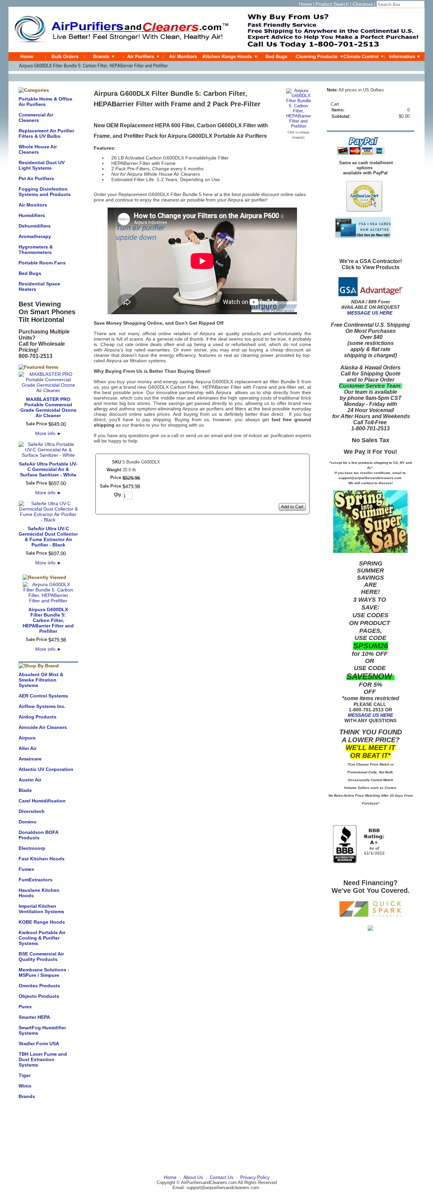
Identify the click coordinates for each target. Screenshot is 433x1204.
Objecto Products (39, 996)
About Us (193, 1177)
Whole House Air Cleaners (38, 149)
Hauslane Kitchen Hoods (39, 892)
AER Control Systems (43, 695)
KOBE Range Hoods (42, 922)
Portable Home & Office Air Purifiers (45, 101)
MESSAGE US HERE (369, 313)
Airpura (27, 737)
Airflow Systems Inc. (42, 706)
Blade (25, 790)
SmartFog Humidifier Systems (42, 1030)
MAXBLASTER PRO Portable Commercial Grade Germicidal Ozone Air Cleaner (48, 407)
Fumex (26, 869)
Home (305, 4)
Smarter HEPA (34, 1017)
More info (48, 433)
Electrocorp (32, 848)
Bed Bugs (30, 273)
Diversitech (32, 811)
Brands (27, 1096)
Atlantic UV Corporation (46, 769)
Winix (25, 1086)
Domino (28, 821)
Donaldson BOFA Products (38, 835)
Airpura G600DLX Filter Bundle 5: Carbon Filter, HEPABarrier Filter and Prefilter (48, 620)
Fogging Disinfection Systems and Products (45, 191)
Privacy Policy (255, 1177)
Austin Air (30, 779)
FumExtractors (35, 879)
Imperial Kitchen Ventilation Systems (41, 908)
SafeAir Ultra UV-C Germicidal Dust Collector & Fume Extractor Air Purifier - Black (48, 536)
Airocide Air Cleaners (43, 727)
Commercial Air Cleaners (36, 117)
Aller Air (28, 748)
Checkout (362, 4)
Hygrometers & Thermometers (36, 249)
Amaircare (30, 758)
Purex (25, 1006)
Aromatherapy (35, 236)
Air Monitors (33, 205)
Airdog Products (37, 716)
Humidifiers (32, 215)
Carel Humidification (42, 800)
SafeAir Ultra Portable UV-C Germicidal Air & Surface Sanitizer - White (48, 469)
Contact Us (221, 1177)
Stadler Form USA (39, 1043)
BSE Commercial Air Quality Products (41, 956)
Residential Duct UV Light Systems (42, 165)
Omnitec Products (39, 985)
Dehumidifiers (35, 226)
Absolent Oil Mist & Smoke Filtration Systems (41, 680)
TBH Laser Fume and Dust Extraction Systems (43, 1059)
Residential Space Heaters (39, 286)
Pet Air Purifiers (36, 178)
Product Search (332, 4)
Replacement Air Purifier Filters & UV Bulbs (46, 133)
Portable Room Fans (42, 262)
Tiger (24, 1075)
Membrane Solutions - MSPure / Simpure (44, 972)
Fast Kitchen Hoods (42, 858)
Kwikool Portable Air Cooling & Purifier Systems (42, 938)
